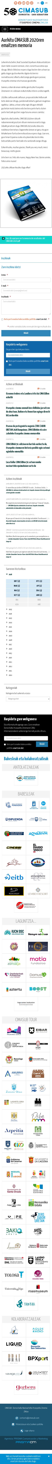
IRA (17, 600)
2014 (10, 658)
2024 (10, 614)
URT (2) (17, 581)
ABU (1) (39, 595)
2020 (10, 631)
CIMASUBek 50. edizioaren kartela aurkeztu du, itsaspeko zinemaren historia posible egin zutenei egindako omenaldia (28, 448)
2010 (10, 675)
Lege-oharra (29, 1431)
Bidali (26, 333)
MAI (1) (17, 590)
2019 (10, 636)
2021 (10, 627)
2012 (10, 666)
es (38, 3)
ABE (39, 604)
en (46, 3)
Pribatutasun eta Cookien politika (29, 1424)
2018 (10, 640)
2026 (10, 574)
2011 (10, 671)
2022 (10, 623)
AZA (17, 604)
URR (39, 600)
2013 (10, 662)
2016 (10, 649)
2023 (10, 618)
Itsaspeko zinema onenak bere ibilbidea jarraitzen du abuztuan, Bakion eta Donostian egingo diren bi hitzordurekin (28, 412)
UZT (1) (17, 595)
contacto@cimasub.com (29, 1418)
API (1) (39, 586)
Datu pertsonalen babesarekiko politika (20, 319)
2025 (10, 609)
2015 (10, 653)
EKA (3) (39, 590)
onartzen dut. (26, 319)
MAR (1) (17, 586)
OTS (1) (39, 581)
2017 (10, 645)
